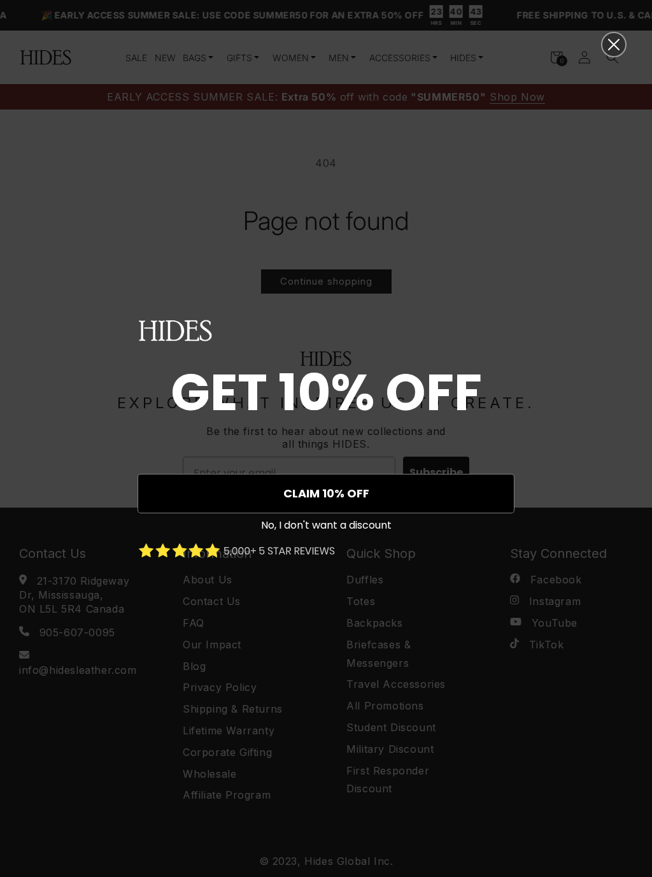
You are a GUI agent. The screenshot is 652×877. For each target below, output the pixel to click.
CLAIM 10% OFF (326, 493)
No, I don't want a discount (326, 525)
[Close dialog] (614, 44)
